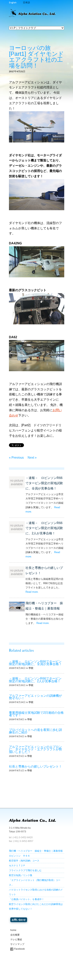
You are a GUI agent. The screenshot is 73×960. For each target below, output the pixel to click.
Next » (32, 457)
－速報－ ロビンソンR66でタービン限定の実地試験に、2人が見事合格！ (44, 528)
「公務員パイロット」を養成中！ (26, 899)
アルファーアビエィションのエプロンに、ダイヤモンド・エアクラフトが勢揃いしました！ (35, 749)
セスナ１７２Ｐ (17, 865)
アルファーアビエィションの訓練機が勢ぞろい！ (35, 697)
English (12, 2)
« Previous (16, 457)
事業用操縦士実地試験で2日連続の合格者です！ (36, 714)
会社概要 (15, 934)
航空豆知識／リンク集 (20, 875)
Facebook (19, 949)
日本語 (26, 2)
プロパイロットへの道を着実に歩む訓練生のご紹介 (35, 731)
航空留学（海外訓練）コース (24, 860)
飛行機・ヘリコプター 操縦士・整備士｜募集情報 (36, 851)
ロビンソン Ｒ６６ (19, 855)
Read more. (32, 591)
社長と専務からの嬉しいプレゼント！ (35, 766)
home (13, 930)
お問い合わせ (19, 919)
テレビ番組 (16, 939)
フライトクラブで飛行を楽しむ (25, 870)
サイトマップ (17, 944)
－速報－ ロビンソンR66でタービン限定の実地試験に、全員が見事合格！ (44, 483)
